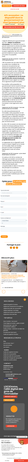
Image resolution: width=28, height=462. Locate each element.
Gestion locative (5, 273)
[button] (26, 2)
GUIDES (6, 350)
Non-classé (8, 34)
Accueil (3, 34)
